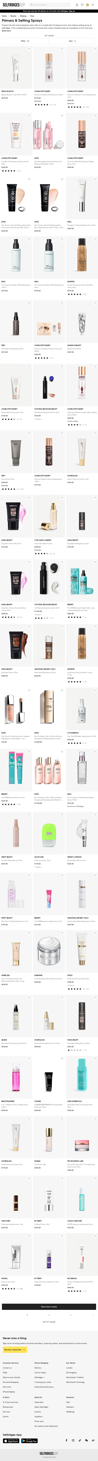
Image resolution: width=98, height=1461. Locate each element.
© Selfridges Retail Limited (49, 1457)
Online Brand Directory (44, 1387)
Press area (39, 1421)
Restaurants (8, 1407)
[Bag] (87, 4)
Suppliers (39, 1416)
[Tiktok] (80, 1441)
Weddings (70, 1412)
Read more (6, 31)
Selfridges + (39, 1377)
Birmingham (71, 1372)
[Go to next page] (93, 1315)
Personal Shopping (10, 1382)
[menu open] (92, 4)
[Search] (31, 4)
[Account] (77, 4)
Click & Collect (40, 1372)
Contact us (7, 1368)
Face (32, 16)
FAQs (5, 1372)
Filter (23, 41)
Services (6, 1412)
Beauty (13, 16)
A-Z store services (10, 1402)
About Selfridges (41, 1407)
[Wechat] (86, 1441)
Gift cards (7, 1387)
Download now (63, 11)
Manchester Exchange (75, 1382)
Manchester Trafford (75, 1377)
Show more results (49, 1307)
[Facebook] (66, 1441)
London (69, 1368)
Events (5, 1416)
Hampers (70, 1407)
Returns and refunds (11, 1377)
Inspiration (39, 1402)
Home (4, 16)
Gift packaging (9, 1392)
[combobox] (51, 5)
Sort (71, 41)
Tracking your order (43, 1382)
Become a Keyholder (13, 1350)
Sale (68, 1402)
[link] (16, 94)
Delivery (38, 1368)
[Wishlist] (82, 4)
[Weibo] (93, 1441)
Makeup (23, 16)
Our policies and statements (46, 1426)
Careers (38, 1412)
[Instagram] (73, 1441)
